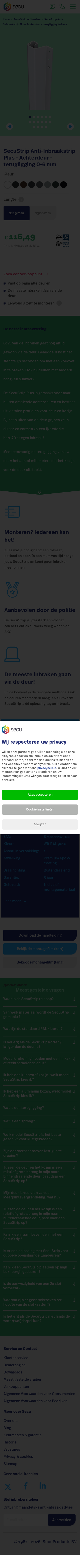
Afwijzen (40, 824)
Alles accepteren (40, 794)
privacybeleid (46, 768)
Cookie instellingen (40, 809)
